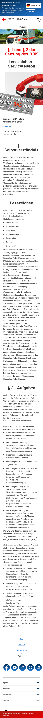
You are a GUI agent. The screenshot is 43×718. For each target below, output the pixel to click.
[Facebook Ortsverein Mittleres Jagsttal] (6, 667)
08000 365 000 (9, 126)
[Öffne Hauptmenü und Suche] (38, 19)
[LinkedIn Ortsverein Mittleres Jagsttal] (38, 667)
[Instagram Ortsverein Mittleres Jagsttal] (22, 667)
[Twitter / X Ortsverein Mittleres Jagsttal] (30, 667)
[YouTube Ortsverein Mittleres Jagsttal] (14, 667)
